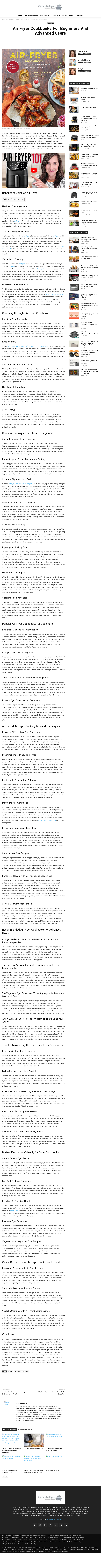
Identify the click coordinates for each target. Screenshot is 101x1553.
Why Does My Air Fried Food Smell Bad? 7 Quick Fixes (51, 1393)
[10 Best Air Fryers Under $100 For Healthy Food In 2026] (74, 147)
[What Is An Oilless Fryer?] (55, 1462)
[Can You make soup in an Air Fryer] (74, 109)
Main (83, 1540)
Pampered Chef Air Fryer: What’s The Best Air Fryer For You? (64, 1535)
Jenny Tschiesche (84, 60)
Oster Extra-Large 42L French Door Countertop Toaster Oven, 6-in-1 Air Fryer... (89, 371)
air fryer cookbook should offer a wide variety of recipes (27, 346)
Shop (63, 1542)
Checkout (69, 1542)
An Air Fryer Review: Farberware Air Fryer (49, 1537)
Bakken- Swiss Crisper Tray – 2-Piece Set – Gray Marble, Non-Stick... (90, 277)
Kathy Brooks (82, 69)
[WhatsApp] (18, 1380)
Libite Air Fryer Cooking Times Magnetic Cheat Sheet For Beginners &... (89, 296)
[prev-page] (3, 1476)
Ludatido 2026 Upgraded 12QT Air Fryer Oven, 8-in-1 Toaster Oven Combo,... (89, 239)
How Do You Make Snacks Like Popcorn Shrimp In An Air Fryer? (15, 1393)
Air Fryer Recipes (31, 15)
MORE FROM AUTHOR (25, 1429)
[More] (73, 42)
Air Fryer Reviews (60, 15)
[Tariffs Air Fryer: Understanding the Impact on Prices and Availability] (12, 1440)
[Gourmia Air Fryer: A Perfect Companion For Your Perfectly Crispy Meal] (74, 119)
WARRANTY (21, 1542)
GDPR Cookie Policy (30, 1544)
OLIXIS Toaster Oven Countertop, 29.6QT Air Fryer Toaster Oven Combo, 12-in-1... (89, 324)
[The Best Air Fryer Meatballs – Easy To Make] (74, 128)
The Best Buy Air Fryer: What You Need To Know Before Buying (19, 1537)
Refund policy (77, 1542)
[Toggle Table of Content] (22, 199)
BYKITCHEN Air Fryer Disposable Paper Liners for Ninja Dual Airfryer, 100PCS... (89, 352)
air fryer (26, 236)
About (71, 15)
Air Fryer (10, 1371)
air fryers (17, 221)
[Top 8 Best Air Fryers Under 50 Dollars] (74, 213)
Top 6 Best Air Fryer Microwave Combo (73, 1537)
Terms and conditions (32, 1542)
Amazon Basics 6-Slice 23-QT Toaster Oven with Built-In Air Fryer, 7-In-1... (89, 362)
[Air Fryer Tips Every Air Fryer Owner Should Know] (55, 1440)
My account (53, 1542)
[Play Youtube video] (33, 170)
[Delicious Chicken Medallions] (74, 204)
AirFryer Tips (45, 15)
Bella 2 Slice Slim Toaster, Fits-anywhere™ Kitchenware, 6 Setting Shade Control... (89, 343)
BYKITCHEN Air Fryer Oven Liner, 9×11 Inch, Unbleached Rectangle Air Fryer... (89, 258)
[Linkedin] (45, 1525)
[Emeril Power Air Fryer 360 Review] (74, 100)
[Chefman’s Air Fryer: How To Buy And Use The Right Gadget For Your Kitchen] (74, 138)
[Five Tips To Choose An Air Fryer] (33, 1440)
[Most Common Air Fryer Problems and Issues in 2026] (74, 166)
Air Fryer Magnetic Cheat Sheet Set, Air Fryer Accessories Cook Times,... (89, 248)
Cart (59, 1542)
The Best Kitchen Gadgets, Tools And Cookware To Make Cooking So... (89, 222)
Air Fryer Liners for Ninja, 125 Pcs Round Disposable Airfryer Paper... (89, 305)
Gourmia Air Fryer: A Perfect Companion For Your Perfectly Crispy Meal (89, 118)
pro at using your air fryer (47, 820)
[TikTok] (56, 1525)
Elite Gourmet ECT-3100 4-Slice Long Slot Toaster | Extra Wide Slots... (89, 267)
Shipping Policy (43, 1542)
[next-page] (6, 1476)
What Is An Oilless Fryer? (53, 1470)
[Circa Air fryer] (50, 6)
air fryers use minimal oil (54, 294)
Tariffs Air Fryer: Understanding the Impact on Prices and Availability (11, 1450)
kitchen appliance (41, 269)
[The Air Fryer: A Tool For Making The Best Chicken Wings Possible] (74, 156)
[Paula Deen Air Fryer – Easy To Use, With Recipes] (74, 185)
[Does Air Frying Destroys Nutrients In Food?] (12, 1462)
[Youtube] (66, 1525)
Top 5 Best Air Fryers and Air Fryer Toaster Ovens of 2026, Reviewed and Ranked (24, 1535)
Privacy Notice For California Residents (12, 1544)
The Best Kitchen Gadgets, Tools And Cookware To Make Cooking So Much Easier (24, 1540)
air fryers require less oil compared (21, 484)
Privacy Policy (6, 1542)
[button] (96, 15)
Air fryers (56, 236)
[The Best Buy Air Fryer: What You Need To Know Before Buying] (74, 194)
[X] (9, 1380)
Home (20, 15)
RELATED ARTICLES (9, 1429)
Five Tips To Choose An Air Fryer (33, 1448)
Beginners (17, 1371)
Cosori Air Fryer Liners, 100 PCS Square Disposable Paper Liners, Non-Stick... (90, 314)
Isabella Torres (42, 38)
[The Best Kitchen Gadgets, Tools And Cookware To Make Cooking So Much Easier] (74, 223)
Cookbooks (25, 1371)
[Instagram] (40, 1525)
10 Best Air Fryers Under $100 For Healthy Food (62, 1540)
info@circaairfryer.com (54, 1519)
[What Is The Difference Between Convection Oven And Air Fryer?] (33, 1462)
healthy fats (14, 1211)
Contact (80, 15)
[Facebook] (4, 1380)
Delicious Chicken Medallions (89, 201)
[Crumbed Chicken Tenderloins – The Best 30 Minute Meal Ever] (74, 175)
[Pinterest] (13, 1380)
